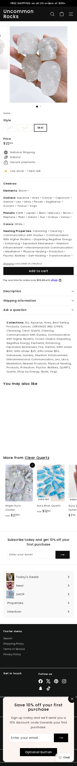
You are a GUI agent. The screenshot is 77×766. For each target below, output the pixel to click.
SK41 (40, 128)
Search (7, 638)
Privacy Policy (12, 654)
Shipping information (19, 301)
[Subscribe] (61, 738)
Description (12, 291)
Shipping (8, 263)
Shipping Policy (13, 643)
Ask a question (15, 310)
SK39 (11, 128)
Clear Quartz (37, 457)
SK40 (27, 128)
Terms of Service (14, 649)
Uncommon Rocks (18, 14)
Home (7, 113)
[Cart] (61, 14)
